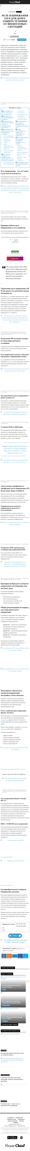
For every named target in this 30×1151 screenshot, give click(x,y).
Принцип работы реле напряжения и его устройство (8, 118)
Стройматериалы (5, 1075)
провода (20, 56)
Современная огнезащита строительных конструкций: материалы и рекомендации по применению (12, 1079)
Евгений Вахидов (15, 36)
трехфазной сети (24, 517)
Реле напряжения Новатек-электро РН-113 (22, 154)
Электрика (19, 11)
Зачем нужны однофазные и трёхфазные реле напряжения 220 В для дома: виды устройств (8, 157)
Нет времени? (22, 39)
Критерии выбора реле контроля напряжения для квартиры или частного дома (22, 124)
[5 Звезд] (3, 929)
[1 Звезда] (17, 925)
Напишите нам (19, 1117)
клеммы (3, 619)
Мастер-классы (6, 1005)
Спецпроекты (21, 1119)
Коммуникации (12, 11)
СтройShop (5, 1021)
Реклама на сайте (11, 1119)
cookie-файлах (12, 1129)
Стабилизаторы (5, 720)
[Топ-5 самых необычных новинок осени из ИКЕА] (13, 1015)
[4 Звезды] (25, 925)
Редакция (16, 1122)
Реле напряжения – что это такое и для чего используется (7, 113)
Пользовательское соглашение (15, 1124)
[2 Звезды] (20, 925)
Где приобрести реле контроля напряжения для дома (22, 164)
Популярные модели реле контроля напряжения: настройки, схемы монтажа (22, 140)
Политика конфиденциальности (10, 1125)
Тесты (4, 989)
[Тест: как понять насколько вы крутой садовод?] (13, 984)
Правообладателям (21, 1125)
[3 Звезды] (22, 925)
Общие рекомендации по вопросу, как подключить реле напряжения (20, 132)
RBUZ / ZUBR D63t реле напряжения (21, 159)
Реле (2, 359)
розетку (10, 361)
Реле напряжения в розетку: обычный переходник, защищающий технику (8, 139)
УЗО (9, 296)
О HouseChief (10, 1117)
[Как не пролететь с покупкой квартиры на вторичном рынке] (13, 1000)
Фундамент (3, 1101)
